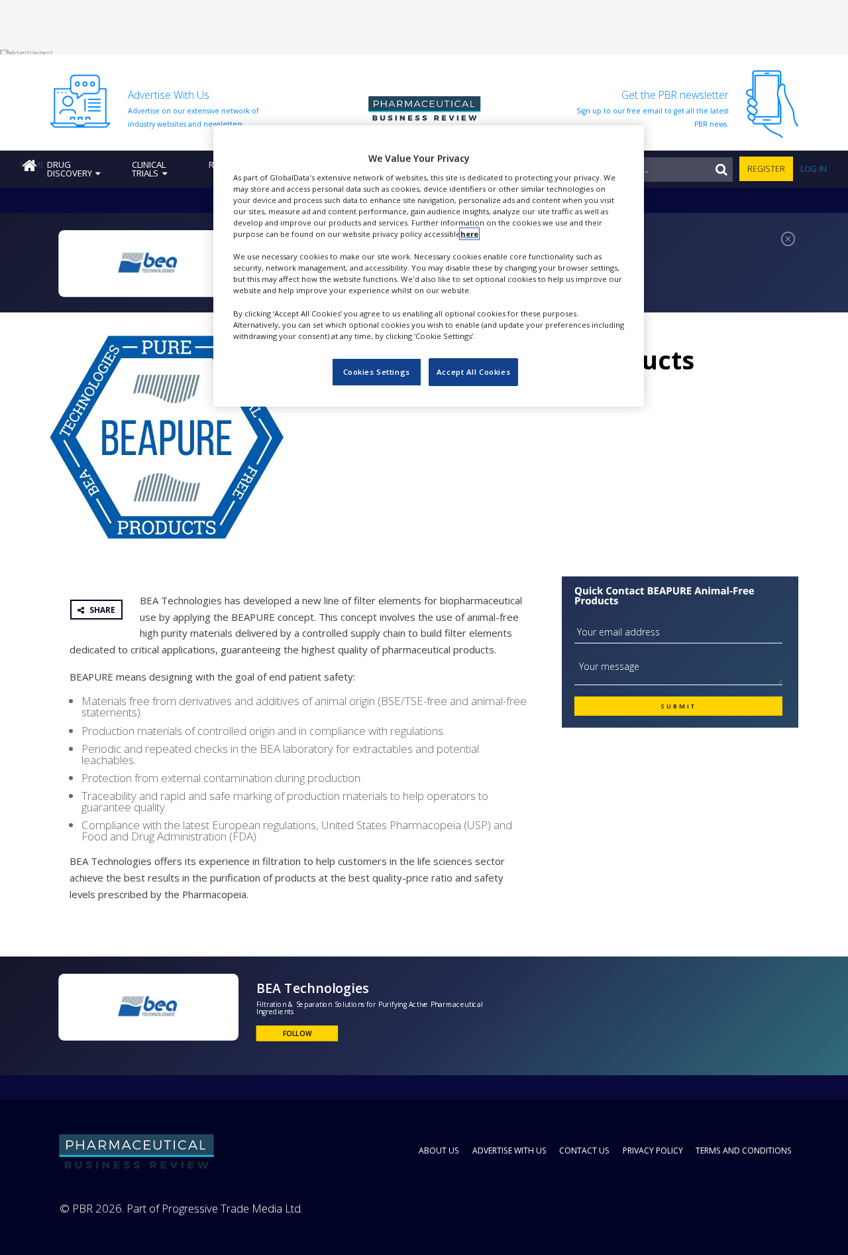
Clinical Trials (149, 169)
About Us (439, 1150)
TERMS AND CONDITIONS (744, 1150)
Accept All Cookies (473, 372)
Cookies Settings (376, 372)
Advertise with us (509, 1150)
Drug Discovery (69, 169)
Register (766, 168)
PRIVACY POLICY (653, 1150)
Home (31, 164)
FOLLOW (297, 1033)
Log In (813, 168)
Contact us (584, 1150)
